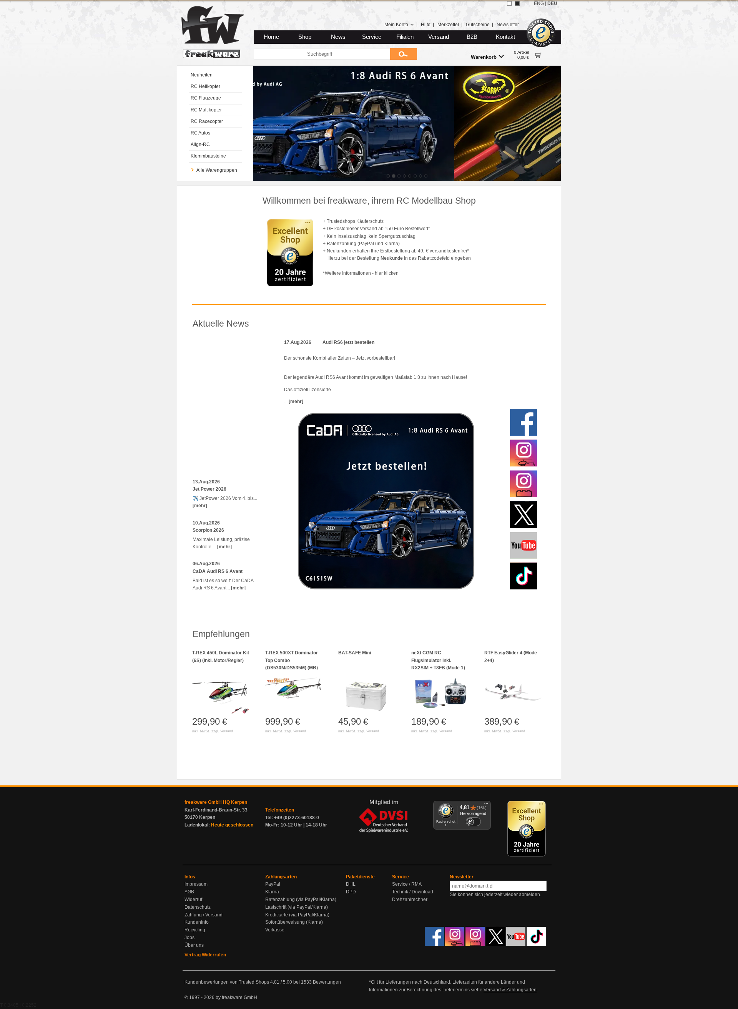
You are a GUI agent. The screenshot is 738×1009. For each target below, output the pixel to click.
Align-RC (200, 144)
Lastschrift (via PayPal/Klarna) (296, 907)
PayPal (272, 884)
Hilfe (425, 24)
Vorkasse (274, 930)
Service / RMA (407, 884)
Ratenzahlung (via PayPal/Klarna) (300, 899)
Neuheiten (202, 75)
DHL (351, 884)
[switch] (473, 821)
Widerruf (193, 899)
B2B (472, 37)
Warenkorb (484, 57)
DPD (351, 891)
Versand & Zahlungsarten (510, 989)
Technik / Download (412, 891)
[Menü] (486, 805)
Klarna (272, 891)
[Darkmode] (517, 3)
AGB (189, 891)
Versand (438, 37)
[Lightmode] (509, 3)
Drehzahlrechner (409, 899)
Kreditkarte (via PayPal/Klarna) (297, 915)
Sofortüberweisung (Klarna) (294, 922)
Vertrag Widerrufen (205, 955)
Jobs (189, 937)
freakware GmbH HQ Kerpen (215, 802)
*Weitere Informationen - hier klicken (361, 273)
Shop (304, 37)
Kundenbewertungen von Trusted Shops (226, 982)
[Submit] (403, 54)
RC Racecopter (207, 121)
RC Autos (200, 133)
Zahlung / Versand (203, 915)
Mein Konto (396, 24)
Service (371, 37)
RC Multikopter (206, 110)
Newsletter (508, 24)
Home (271, 37)
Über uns (194, 945)
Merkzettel (448, 24)
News (338, 37)
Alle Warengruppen (216, 170)
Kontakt (505, 37)
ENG (539, 3)
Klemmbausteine (208, 156)
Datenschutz (197, 907)
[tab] (388, 176)
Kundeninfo (196, 922)
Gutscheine (478, 24)
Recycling (194, 930)
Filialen (405, 37)
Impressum (196, 884)
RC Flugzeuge (206, 98)
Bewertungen (327, 982)
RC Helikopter (205, 86)
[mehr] (200, 505)
